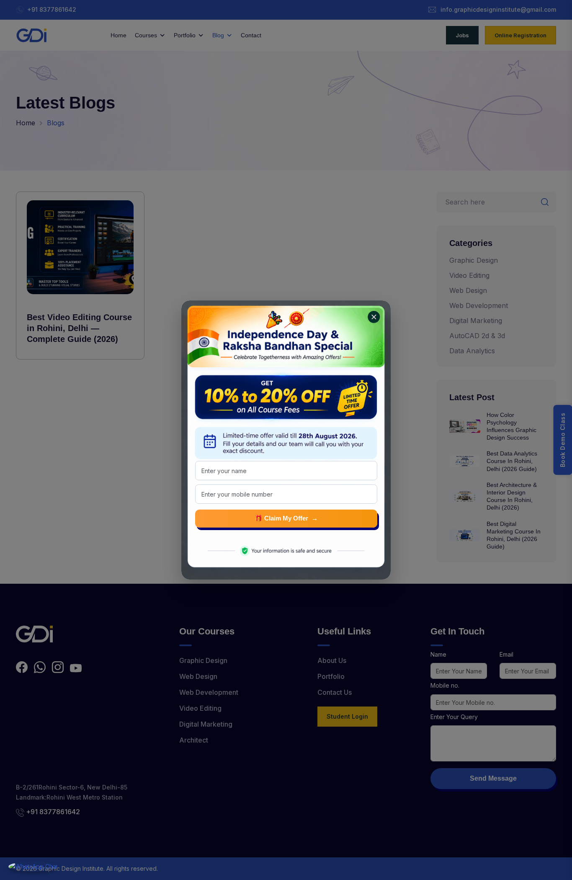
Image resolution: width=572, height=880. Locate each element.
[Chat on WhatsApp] (33, 866)
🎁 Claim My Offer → (286, 518)
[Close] (371, 314)
